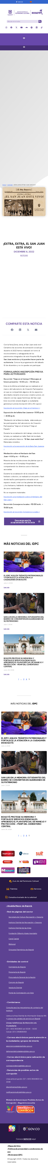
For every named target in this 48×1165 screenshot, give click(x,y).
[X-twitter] (16, 27)
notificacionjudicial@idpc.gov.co (18, 1092)
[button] (24, 38)
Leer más (6, 587)
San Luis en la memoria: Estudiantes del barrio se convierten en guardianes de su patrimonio (24, 619)
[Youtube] (21, 27)
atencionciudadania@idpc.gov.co (19, 1046)
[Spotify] (31, 27)
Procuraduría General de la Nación (22, 977)
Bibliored (12, 944)
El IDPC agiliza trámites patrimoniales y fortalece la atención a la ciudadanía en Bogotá (23, 577)
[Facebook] (11, 27)
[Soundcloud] (26, 27)
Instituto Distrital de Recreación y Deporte (25, 922)
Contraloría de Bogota (17, 967)
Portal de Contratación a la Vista (21, 993)
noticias (10, 185)
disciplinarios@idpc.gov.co (16, 1087)
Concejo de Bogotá (16, 982)
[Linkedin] (37, 27)
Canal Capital (14, 939)
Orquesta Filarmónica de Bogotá (21, 950)
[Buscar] (40, 21)
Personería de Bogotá (17, 972)
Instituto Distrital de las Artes (20, 928)
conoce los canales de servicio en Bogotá (23, 1018)
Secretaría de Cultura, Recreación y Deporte (26, 917)
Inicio (4, 185)
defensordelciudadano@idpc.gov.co (20, 1051)
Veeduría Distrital (15, 987)
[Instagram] (6, 27)
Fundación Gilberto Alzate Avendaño (23, 933)
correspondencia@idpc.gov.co (18, 1066)
